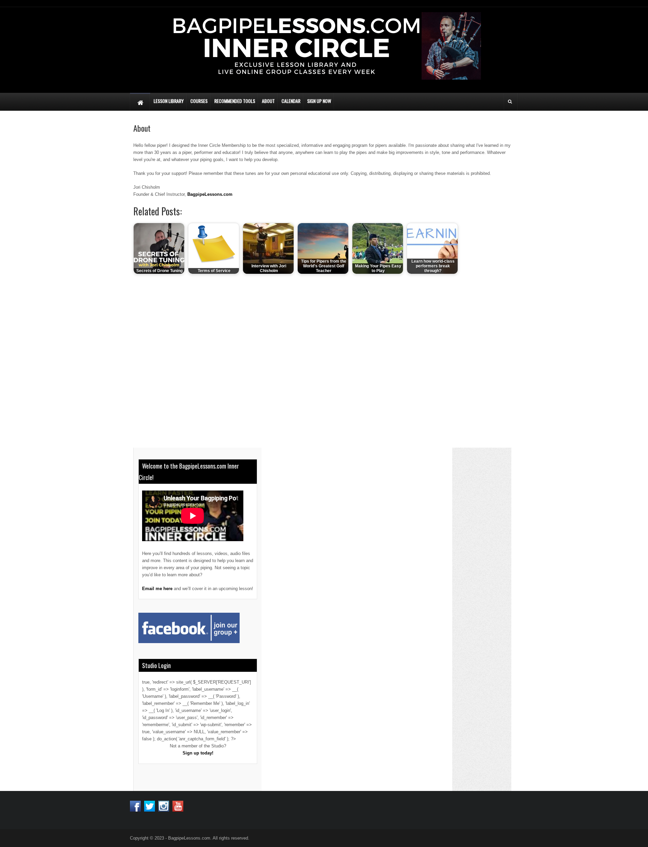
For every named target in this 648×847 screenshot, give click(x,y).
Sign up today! (198, 753)
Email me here (157, 588)
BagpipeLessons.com (210, 194)
